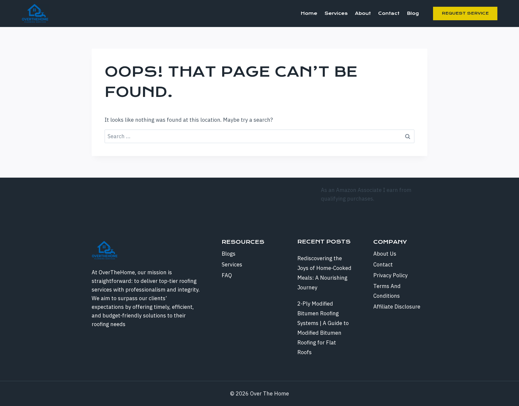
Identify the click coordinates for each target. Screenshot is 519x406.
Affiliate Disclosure (396, 306)
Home (309, 13)
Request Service (465, 13)
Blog (413, 13)
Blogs (228, 253)
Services (336, 13)
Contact (389, 13)
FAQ (227, 275)
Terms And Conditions (387, 290)
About (363, 13)
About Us (384, 253)
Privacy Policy (390, 275)
